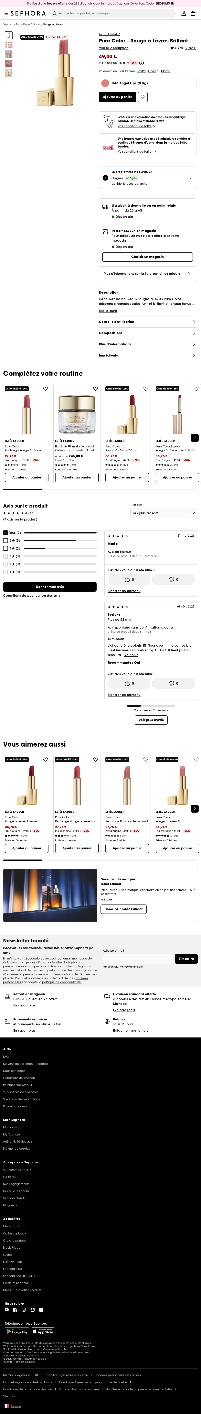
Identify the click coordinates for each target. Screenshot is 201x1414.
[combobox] (164, 513)
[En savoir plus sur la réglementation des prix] (141, 63)
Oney (152, 71)
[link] (50, 587)
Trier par (136, 505)
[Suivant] (195, 438)
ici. (91, 1343)
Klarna (165, 71)
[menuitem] (183, 13)
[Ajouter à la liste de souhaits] (45, 389)
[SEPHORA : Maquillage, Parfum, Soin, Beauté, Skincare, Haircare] (28, 13)
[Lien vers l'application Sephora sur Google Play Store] (17, 1331)
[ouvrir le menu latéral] (6, 13)
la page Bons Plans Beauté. (80, 1346)
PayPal (141, 71)
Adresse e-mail (113, 950)
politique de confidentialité (62, 982)
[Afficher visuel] (9, 35)
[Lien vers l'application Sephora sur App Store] (43, 1331)
